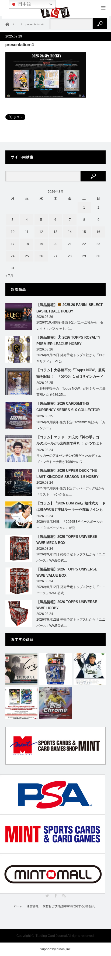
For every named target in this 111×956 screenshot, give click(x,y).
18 (27, 244)
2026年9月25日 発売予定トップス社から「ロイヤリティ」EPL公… (70, 358)
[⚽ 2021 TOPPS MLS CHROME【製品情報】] (55, 703)
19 (41, 244)
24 (13, 256)
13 (55, 232)
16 (98, 232)
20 (55, 244)
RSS (64, 895)
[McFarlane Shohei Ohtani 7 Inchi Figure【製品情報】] (55, 669)
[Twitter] (47, 895)
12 (41, 232)
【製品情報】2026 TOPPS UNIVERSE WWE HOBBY (66, 605)
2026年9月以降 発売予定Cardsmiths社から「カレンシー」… (70, 425)
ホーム (18, 906)
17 (13, 244)
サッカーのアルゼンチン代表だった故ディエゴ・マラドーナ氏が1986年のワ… (68, 459)
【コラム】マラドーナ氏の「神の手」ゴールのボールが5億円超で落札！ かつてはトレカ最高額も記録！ (69, 441)
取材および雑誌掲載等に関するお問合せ (69, 906)
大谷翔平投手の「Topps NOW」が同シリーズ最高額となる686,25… (71, 392)
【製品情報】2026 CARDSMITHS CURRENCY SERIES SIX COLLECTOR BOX (68, 407)
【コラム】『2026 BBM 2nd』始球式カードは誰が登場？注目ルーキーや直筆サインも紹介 (71, 507)
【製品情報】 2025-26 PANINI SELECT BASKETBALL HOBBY (69, 308)
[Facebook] (55, 895)
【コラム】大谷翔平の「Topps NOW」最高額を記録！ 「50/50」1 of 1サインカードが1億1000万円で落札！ (70, 374)
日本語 (24, 4)
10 (13, 232)
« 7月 (9, 276)
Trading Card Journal (51, 936)
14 (70, 232)
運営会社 (33, 906)
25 (27, 256)
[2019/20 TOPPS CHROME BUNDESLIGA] (21, 703)
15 (84, 232)
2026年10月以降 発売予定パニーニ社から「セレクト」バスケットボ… (69, 326)
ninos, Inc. (64, 949)
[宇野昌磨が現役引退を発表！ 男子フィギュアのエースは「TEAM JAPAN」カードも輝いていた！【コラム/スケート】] (21, 669)
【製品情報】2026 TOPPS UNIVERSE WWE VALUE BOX (66, 572)
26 (41, 256)
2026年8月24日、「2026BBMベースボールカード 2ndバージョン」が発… (69, 525)
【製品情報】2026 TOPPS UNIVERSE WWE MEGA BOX (66, 540)
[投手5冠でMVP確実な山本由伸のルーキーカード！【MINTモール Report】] (90, 669)
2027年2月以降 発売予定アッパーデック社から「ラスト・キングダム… (70, 491)
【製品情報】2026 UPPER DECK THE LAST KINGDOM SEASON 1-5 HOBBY (67, 474)
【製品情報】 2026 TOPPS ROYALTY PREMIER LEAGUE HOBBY (68, 340)
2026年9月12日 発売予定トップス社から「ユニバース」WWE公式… (70, 557)
